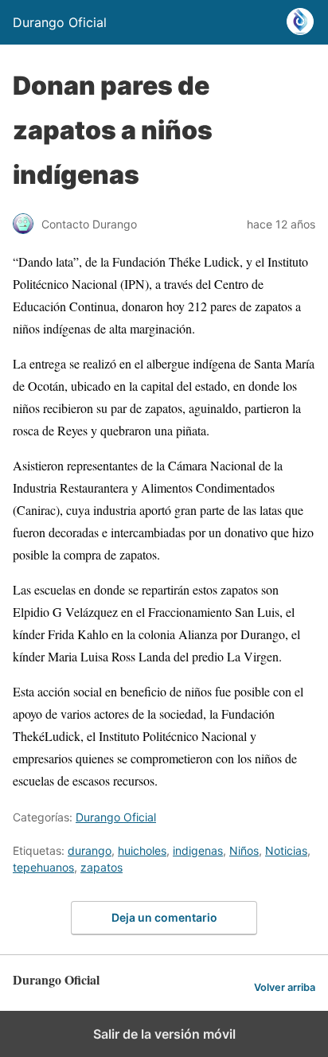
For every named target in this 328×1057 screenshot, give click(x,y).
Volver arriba (284, 987)
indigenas (198, 850)
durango (89, 850)
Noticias (286, 850)
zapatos (101, 867)
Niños (244, 850)
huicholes (142, 850)
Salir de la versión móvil (164, 1034)
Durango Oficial (116, 817)
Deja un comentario (164, 917)
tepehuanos (43, 867)
